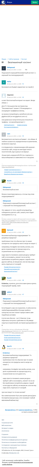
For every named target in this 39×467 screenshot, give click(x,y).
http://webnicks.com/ (17, 332)
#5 (23, 232)
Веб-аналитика (6, 425)
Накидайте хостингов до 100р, (12, 269)
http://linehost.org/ (7, 331)
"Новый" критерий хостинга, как (13, 169)
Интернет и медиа (7, 428)
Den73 (9, 346)
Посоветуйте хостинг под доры (12, 267)
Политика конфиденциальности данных (14, 440)
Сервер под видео (22, 125)
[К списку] (6, 62)
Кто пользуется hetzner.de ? (11, 127)
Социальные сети (7, 423)
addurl (9, 292)
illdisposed (11, 67)
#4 (23, 183)
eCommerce (5, 431)
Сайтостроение (14, 59)
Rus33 (9, 181)
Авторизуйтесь (10, 410)
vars (8, 134)
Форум (4, 59)
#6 (23, 280)
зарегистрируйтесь (25, 410)
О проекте (5, 434)
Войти (35, 2)
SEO (3, 420)
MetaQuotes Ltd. (14, 453)
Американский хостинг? (10, 271)
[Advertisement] (19, 10)
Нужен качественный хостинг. (12, 337)
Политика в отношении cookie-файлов (14, 442)
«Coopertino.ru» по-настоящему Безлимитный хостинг (19, 172)
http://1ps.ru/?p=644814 (8, 220)
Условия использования (9, 437)
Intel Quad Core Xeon (9, 125)
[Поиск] (29, 2)
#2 (23, 97)
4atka (9, 81)
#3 (23, 136)
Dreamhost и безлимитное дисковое (14, 174)
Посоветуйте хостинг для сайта (12, 335)
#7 (23, 294)
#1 (23, 84)
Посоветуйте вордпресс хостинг (13, 339)
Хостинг (24, 59)
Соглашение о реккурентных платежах (14, 445)
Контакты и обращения (9, 448)
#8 (23, 348)
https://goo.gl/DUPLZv (8, 167)
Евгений (10, 230)
